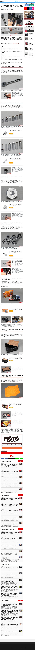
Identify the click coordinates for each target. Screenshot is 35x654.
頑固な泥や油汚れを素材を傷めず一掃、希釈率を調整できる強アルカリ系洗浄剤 (9, 472)
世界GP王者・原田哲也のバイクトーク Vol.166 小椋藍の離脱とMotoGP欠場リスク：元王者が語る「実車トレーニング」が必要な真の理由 (9, 587)
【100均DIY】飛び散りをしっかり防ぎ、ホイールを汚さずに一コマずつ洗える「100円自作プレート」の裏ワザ (10, 499)
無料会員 (31, 5)
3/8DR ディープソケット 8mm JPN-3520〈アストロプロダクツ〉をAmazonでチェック (15, 160)
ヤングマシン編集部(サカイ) (31, 55)
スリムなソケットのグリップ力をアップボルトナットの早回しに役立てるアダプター (11, 52)
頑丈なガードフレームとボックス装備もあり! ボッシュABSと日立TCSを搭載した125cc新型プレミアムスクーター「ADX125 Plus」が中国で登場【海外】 (9, 594)
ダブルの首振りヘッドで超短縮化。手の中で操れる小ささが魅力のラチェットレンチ (11, 55)
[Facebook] (4, 458)
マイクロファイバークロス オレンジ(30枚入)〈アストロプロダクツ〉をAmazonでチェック (15, 404)
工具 (9, 12)
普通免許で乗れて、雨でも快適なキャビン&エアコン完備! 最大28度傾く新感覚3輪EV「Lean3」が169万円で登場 (9, 568)
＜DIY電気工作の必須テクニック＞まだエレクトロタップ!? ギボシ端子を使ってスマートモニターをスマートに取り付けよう (9, 483)
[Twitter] (11, 458)
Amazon (11, 133)
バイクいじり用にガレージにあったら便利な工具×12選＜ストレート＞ (10, 489)
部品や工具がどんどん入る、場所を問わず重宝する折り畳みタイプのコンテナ (11, 60)
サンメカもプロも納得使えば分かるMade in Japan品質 (9, 48)
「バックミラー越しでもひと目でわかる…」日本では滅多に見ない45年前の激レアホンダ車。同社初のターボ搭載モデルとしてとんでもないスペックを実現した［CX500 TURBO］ (10, 618)
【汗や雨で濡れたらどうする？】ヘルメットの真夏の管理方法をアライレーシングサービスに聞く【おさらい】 (9, 545)
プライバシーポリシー (22, 646)
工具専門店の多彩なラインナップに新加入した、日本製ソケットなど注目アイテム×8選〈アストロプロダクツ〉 (17, 640)
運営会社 (26, 646)
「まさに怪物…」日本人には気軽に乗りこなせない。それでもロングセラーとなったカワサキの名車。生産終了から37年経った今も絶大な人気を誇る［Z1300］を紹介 (10, 574)
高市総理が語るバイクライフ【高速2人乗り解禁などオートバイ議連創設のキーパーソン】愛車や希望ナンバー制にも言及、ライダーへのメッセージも (9, 625)
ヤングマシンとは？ (6, 646)
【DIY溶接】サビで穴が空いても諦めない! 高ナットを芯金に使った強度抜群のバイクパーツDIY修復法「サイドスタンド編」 (10, 505)
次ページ (3, 450)
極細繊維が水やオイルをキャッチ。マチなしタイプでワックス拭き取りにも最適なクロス (11, 63)
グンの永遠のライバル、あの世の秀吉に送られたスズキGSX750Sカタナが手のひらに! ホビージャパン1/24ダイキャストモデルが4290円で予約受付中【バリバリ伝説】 (9, 580)
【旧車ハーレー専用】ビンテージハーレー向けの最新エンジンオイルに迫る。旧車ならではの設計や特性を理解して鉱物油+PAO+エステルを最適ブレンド (9, 465)
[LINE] (19, 458)
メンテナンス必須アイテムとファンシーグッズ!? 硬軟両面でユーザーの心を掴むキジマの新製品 (9, 477)
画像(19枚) (12, 35)
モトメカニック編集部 (10, 9)
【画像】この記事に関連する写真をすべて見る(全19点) (9, 452)
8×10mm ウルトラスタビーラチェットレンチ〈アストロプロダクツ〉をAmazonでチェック (15, 253)
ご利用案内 (11, 646)
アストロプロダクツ (16, 43)
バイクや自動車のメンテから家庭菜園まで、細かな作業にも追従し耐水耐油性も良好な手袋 (11, 57)
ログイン (27, 5)
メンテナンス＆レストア (5, 12)
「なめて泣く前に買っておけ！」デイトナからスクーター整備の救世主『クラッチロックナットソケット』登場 (31, 54)
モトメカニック (12, 12)
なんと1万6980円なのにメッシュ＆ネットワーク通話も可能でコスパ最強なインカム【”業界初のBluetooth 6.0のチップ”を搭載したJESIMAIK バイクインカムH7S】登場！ (9, 611)
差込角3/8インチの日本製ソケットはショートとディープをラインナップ (12, 49)
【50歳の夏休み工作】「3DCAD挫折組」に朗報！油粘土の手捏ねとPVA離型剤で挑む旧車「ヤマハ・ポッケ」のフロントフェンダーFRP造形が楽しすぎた (9, 511)
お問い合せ (30, 646)
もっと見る (20, 461)
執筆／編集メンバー (15, 646)
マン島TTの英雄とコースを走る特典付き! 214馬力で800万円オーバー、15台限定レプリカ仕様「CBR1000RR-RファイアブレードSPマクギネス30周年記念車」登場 (10, 604)
